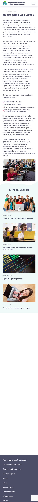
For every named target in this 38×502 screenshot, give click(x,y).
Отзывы (6, 501)
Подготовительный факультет (15, 460)
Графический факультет (12, 469)
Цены (5, 483)
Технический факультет (12, 465)
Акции (5, 478)
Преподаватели (9, 492)
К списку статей (11, 11)
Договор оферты (9, 474)
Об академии (8, 496)
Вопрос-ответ (8, 487)
